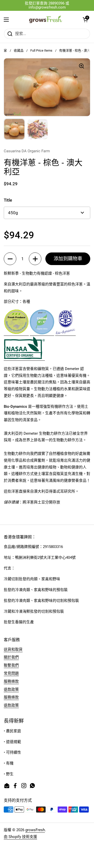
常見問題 (11, 673)
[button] (85, 20)
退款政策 (11, 689)
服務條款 (11, 681)
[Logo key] (42, 333)
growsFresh (35, 830)
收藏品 (19, 50)
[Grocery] (16, 333)
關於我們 (11, 657)
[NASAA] (24, 358)
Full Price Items (41, 50)
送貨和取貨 (13, 649)
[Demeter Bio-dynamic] (65, 333)
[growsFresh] (45, 20)
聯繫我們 (11, 665)
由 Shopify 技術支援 (20, 836)
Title (8, 200)
